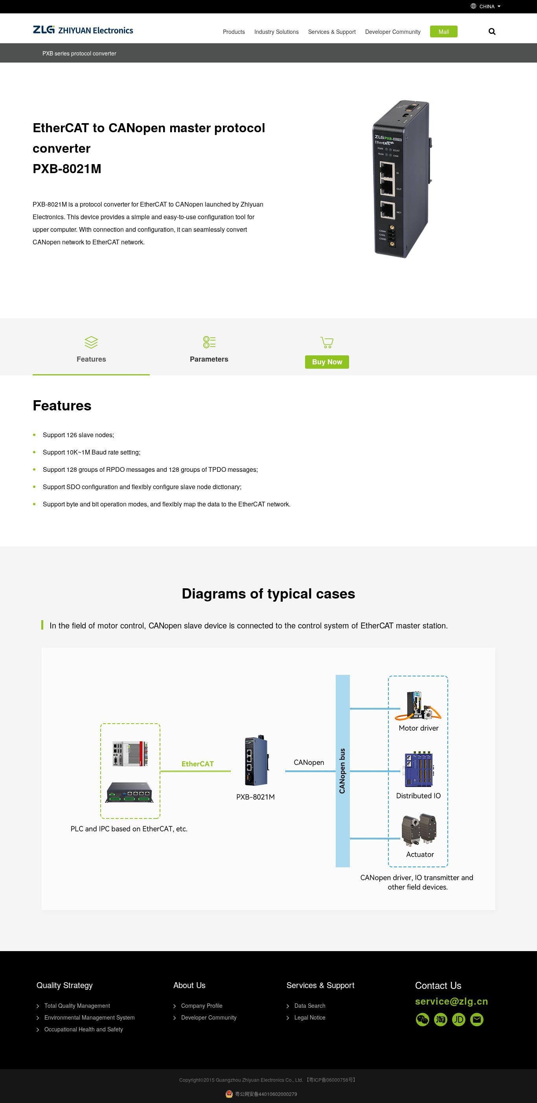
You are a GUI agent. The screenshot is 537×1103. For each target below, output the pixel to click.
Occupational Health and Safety (83, 1029)
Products (234, 31)
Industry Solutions (276, 31)
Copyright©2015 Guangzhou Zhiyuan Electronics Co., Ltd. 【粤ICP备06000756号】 (268, 1079)
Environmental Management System (89, 1017)
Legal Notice (310, 1017)
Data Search (310, 1005)
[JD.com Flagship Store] (458, 1019)
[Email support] (477, 1019)
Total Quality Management (77, 1005)
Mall (444, 31)
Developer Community (393, 31)
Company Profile (202, 1005)
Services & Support (332, 31)
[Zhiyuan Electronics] (83, 27)
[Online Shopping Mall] (440, 1019)
